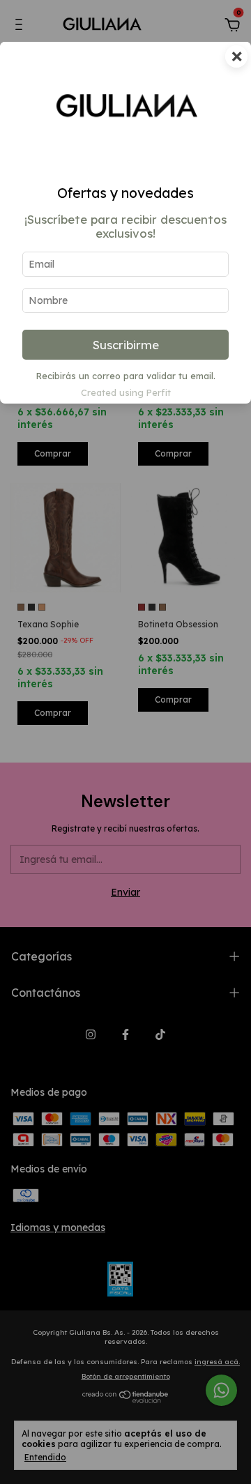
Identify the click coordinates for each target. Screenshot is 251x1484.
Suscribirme (126, 344)
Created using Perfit (126, 392)
